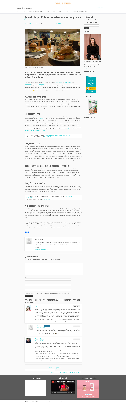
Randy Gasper (40, 339)
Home (18, 11)
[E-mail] (20, 8)
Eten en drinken (33, 23)
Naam (26, 277)
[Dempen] (71, 392)
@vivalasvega (29, 197)
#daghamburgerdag (51, 135)
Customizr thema (77, 401)
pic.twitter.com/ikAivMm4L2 (63, 135)
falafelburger (42, 118)
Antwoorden (76, 306)
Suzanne (49, 23)
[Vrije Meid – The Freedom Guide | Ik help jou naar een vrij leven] (63, 3)
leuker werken (59, 82)
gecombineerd (28, 84)
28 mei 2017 (47, 137)
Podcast (67, 11)
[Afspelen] (52, 392)
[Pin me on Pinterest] (29, 8)
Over (24, 11)
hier (87, 69)
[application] (63, 387)
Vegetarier (44, 23)
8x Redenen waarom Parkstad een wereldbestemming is (40, 370)
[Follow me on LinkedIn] (32, 8)
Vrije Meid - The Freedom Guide (54, 401)
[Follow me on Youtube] (27, 8)
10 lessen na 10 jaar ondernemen (79, 11)
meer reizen (68, 82)
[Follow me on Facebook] (23, 8)
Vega (40, 23)
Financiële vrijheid (51, 11)
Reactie (27, 262)
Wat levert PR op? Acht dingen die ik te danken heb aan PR (65, 372)
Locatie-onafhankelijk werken (36, 11)
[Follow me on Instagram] (25, 8)
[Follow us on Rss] (18, 8)
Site (25, 288)
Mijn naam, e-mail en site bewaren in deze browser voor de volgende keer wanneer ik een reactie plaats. (47, 293)
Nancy (37, 306)
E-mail (26, 282)
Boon (58, 117)
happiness (41, 84)
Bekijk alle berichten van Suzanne (41, 249)
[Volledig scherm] (73, 392)
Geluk (60, 11)
